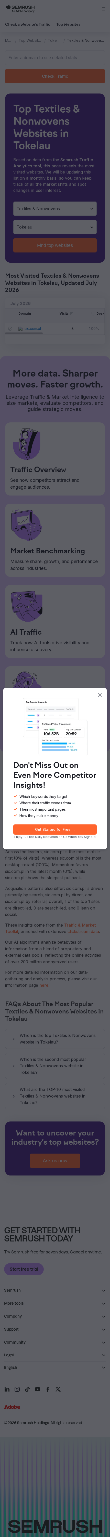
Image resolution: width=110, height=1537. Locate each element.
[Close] (100, 695)
